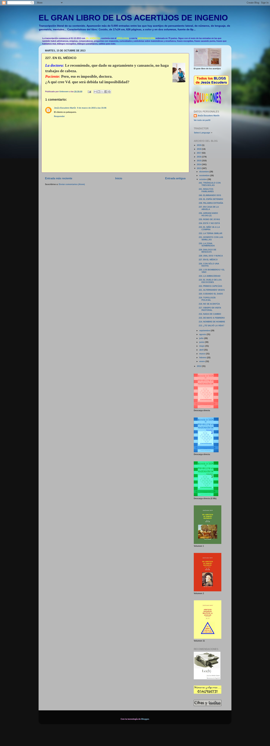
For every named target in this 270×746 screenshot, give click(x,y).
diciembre (204, 171)
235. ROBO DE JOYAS (209, 219)
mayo (202, 346)
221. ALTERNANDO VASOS (212, 290)
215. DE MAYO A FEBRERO (212, 318)
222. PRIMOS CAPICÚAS (210, 286)
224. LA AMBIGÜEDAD (209, 276)
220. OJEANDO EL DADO (211, 294)
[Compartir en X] (102, 92)
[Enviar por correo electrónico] (95, 92)
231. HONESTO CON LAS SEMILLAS (211, 238)
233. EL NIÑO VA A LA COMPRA (209, 228)
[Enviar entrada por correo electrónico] (89, 91)
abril (201, 350)
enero (202, 361)
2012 (199, 366)
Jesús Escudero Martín (65, 108)
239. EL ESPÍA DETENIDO (211, 199)
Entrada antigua (175, 178)
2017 (199, 153)
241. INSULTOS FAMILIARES (206, 190)
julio (201, 338)
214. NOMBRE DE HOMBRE (212, 322)
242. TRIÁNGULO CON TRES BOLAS (210, 184)
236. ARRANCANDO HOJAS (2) (208, 214)
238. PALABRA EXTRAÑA (211, 203)
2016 (199, 157)
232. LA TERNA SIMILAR (210, 233)
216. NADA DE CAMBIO (210, 314)
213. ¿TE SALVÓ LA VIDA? (211, 325)
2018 (199, 149)
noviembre (204, 175)
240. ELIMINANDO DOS (210, 195)
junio (202, 342)
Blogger (145, 719)
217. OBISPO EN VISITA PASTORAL (210, 309)
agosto (203, 334)
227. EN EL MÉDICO (208, 259)
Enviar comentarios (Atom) (72, 184)
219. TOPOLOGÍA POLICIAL (207, 298)
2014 (199, 164)
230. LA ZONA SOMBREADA (207, 244)
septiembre (205, 330)
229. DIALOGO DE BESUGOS (207, 251)
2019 (199, 145)
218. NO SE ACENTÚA (209, 304)
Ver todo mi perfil (202, 120)
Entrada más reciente (58, 178)
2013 (199, 168)
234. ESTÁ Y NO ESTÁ (209, 223)
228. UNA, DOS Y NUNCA (211, 256)
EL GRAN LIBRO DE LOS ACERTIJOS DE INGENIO (133, 17)
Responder (59, 116)
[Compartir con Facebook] (106, 92)
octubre (203, 179)
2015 (199, 160)
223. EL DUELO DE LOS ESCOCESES (210, 281)
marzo (202, 354)
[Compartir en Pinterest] (109, 92)
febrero (203, 357)
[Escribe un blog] (99, 92)
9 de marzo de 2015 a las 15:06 (91, 108)
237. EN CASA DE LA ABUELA (209, 208)
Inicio (118, 178)
